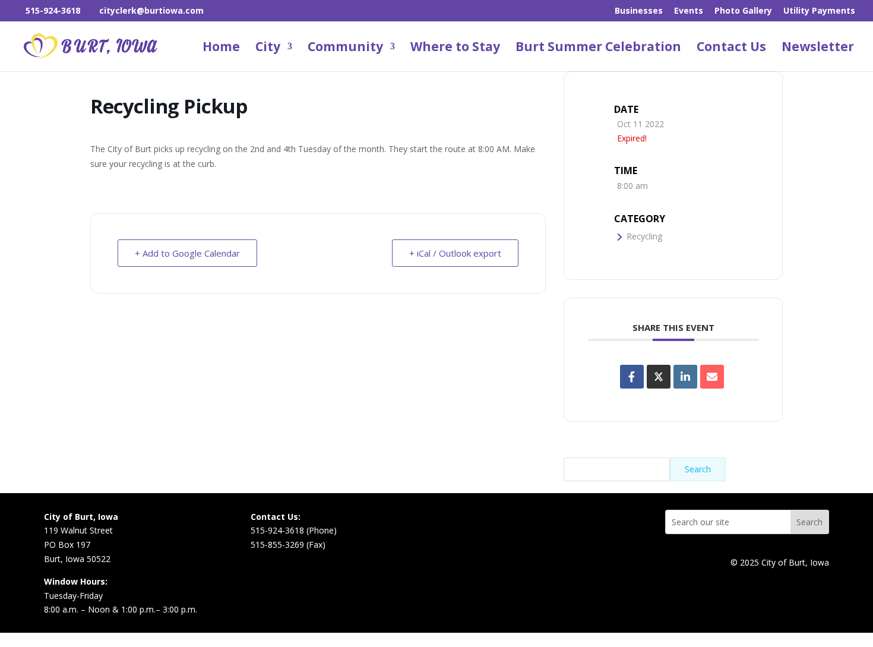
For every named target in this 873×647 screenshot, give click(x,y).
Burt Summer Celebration (598, 48)
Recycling (644, 236)
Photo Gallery (743, 11)
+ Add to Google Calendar (187, 253)
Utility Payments (819, 11)
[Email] (712, 377)
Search (698, 469)
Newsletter (818, 48)
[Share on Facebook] (632, 377)
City (267, 48)
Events (688, 11)
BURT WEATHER (540, 548)
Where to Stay (455, 48)
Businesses (639, 11)
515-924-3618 (53, 10)
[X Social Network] (658, 377)
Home (221, 48)
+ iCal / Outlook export (455, 253)
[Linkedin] (685, 377)
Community (345, 48)
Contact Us (731, 48)
